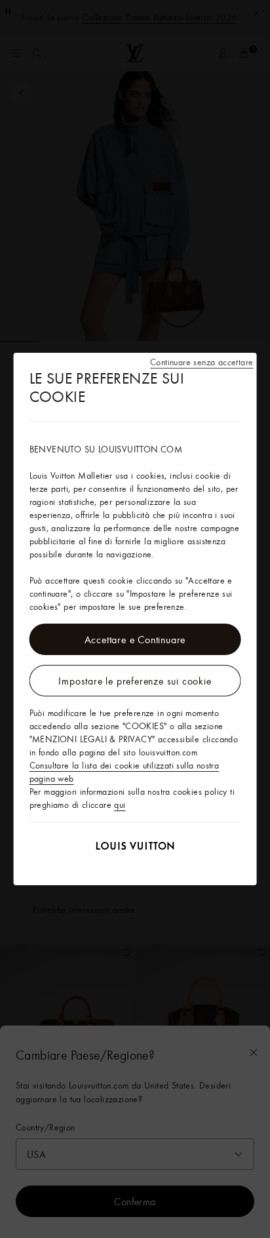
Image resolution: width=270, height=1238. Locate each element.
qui (119, 804)
